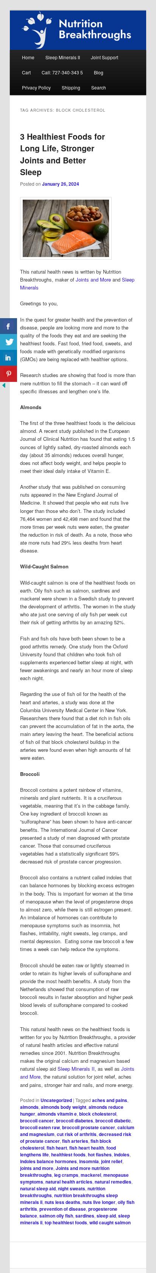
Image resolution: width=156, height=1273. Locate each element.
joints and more (36, 1168)
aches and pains (109, 1100)
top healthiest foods (66, 1222)
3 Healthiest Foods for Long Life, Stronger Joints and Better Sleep (62, 154)
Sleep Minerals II (62, 57)
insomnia (89, 1161)
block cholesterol (97, 1113)
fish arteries (75, 1141)
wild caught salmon (110, 1222)
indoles (121, 1154)
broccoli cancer (37, 1120)
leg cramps (66, 1174)
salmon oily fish (56, 1215)
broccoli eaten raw (40, 1127)
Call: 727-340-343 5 (62, 72)
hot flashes (100, 1154)
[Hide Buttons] (4, 387)
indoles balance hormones (48, 1161)
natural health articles (68, 1181)
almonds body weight (63, 1107)
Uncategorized (56, 1100)
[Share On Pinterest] (8, 374)
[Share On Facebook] (8, 326)
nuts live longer (99, 1202)
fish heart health (86, 1147)
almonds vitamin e (57, 1113)
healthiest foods (68, 1154)
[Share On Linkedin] (8, 358)
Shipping (71, 87)
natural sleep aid (38, 1188)
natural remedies (113, 1181)
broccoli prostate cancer (88, 1127)
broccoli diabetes (74, 1120)
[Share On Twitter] (8, 342)
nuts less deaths (62, 1202)
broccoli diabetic (113, 1120)
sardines (84, 1215)
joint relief (111, 1161)
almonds (29, 1107)
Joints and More (93, 279)
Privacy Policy (36, 87)
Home (28, 57)
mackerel (91, 1174)
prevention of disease (62, 1208)
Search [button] (98, 87)
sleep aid (106, 1215)
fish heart (57, 1147)
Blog (98, 72)
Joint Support (104, 57)
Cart (26, 72)
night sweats (71, 1188)
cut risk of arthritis (77, 1134)
